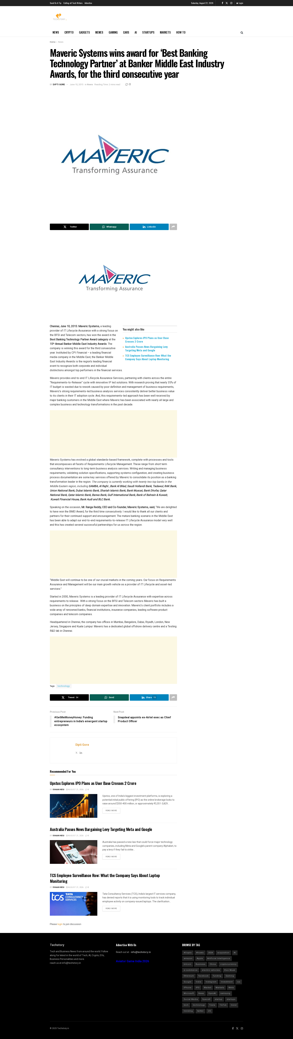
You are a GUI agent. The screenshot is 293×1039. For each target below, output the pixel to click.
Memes (99, 32)
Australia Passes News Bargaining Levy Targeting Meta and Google (146, 348)
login (60, 924)
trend (234, 1005)
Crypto (69, 32)
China (213, 964)
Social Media (191, 999)
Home (52, 42)
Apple (200, 958)
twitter (200, 1011)
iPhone (187, 987)
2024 (210, 952)
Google (187, 981)
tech (186, 1005)
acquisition (223, 952)
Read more (111, 810)
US (209, 1011)
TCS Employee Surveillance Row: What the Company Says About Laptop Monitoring (148, 357)
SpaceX (206, 999)
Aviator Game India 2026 (132, 961)
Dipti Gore (59, 84)
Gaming (113, 32)
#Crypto (188, 952)
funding (217, 975)
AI (136, 32)
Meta (231, 987)
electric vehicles (211, 970)
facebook (203, 975)
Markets (165, 32)
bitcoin (187, 964)
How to (180, 32)
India (198, 981)
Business (200, 964)
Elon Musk (229, 970)
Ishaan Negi (58, 789)
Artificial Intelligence (218, 958)
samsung (225, 993)
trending (188, 1011)
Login (240, 3)
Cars (126, 32)
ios (238, 981)
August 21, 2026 (75, 789)
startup (218, 999)
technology (64, 686)
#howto (200, 952)
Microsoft (189, 993)
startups (231, 999)
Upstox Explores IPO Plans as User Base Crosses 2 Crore (147, 339)
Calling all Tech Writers (73, 3)
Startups (148, 32)
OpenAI (212, 993)
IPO (198, 987)
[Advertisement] (113, 434)
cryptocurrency (228, 964)
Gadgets (84, 32)
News (56, 32)
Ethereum (189, 975)
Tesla (212, 1005)
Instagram (211, 981)
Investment (227, 981)
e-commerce (191, 970)
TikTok (223, 1005)
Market (207, 987)
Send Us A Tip (55, 3)
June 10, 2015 (76, 84)
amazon (188, 958)
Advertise (88, 3)
